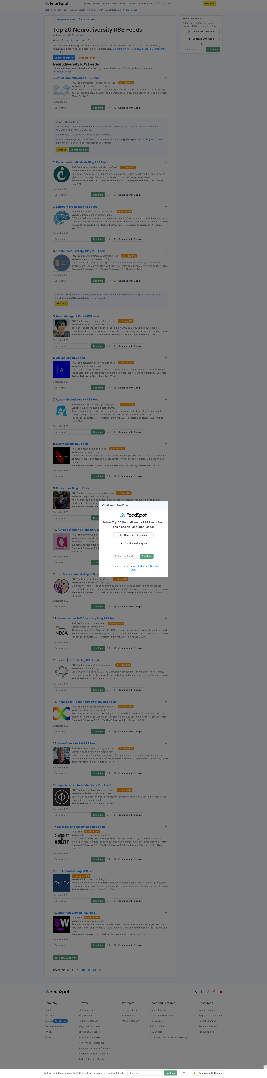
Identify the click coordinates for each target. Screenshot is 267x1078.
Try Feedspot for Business (121, 566)
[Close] (164, 505)
